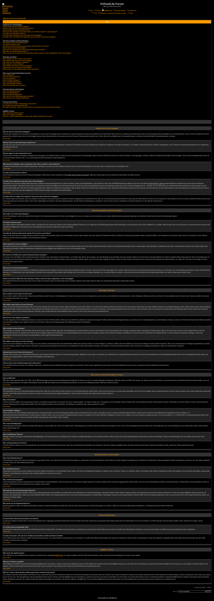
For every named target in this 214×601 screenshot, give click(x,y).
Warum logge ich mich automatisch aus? (16, 30)
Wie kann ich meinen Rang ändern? (15, 51)
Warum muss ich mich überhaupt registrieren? (18, 28)
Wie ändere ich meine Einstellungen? (15, 43)
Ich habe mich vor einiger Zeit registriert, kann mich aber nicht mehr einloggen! (29, 37)
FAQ (91, 10)
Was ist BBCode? (9, 75)
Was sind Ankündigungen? (12, 82)
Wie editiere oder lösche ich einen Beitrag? (17, 60)
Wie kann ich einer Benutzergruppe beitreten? (18, 96)
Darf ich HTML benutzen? (11, 77)
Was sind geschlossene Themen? (14, 85)
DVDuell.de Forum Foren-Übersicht (14, 18)
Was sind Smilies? (9, 78)
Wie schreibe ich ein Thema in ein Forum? (17, 59)
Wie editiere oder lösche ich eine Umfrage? (17, 66)
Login (131, 13)
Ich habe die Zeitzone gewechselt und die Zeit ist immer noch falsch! (26, 46)
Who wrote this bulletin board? (13, 113)
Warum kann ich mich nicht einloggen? (16, 26)
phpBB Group (58, 555)
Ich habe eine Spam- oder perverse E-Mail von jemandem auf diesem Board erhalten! (32, 107)
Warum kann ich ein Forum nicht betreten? (17, 67)
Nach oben (7, 138)
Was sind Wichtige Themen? (12, 83)
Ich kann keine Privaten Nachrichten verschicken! (19, 104)
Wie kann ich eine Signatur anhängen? (16, 62)
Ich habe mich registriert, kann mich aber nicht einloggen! (22, 35)
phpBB (104, 598)
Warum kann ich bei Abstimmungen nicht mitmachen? (21, 69)
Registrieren (132, 10)
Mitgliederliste (108, 10)
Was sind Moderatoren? (11, 93)
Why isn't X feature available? (13, 115)
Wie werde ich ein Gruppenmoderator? (16, 98)
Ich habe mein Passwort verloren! (14, 33)
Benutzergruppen (120, 10)
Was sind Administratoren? (12, 91)
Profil (95, 13)
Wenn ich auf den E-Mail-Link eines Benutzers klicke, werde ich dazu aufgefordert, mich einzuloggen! (37, 53)
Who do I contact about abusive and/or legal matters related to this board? (28, 116)
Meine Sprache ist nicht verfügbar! (14, 48)
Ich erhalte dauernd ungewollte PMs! (15, 105)
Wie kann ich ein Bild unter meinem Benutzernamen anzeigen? (24, 49)
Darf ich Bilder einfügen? (11, 80)
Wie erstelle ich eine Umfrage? (13, 64)
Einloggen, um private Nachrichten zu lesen (113, 13)
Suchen (98, 10)
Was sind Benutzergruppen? (12, 94)
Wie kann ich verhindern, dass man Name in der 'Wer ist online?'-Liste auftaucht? (30, 32)
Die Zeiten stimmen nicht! (11, 44)
